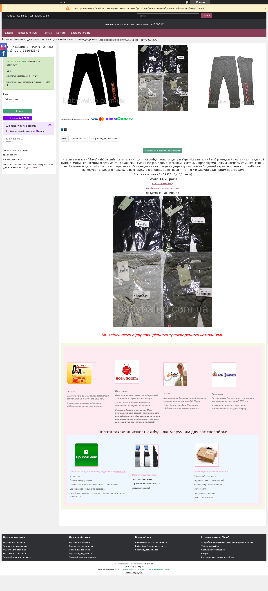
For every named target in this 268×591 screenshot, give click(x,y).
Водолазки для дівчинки (81, 546)
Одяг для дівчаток (35, 39)
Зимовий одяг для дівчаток (82, 557)
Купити (19, 111)
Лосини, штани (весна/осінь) (60, 39)
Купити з (14, 118)
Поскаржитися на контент (133, 569)
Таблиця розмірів (210, 546)
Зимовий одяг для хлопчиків (17, 557)
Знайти (206, 15)
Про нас (48, 32)
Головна (8, 32)
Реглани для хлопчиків (14, 542)
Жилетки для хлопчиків (14, 549)
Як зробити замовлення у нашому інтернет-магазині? (228, 542)
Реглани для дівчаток (79, 542)
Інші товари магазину (162, 183)
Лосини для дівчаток (87, 39)
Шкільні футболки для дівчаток (150, 546)
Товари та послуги (27, 32)
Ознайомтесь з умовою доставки (162, 188)
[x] (65, 130)
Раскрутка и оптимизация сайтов (217, 557)
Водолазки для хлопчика (15, 546)
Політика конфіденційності (159, 569)
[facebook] (62, 130)
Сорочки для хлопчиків (146, 549)
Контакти (61, 32)
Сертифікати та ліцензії (213, 549)
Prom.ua (149, 564)
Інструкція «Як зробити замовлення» (163, 150)
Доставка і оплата (80, 32)
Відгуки (204, 553)
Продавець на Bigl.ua (134, 566)
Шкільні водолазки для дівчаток (151, 542)
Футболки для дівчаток (80, 553)
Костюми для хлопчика (14, 553)
